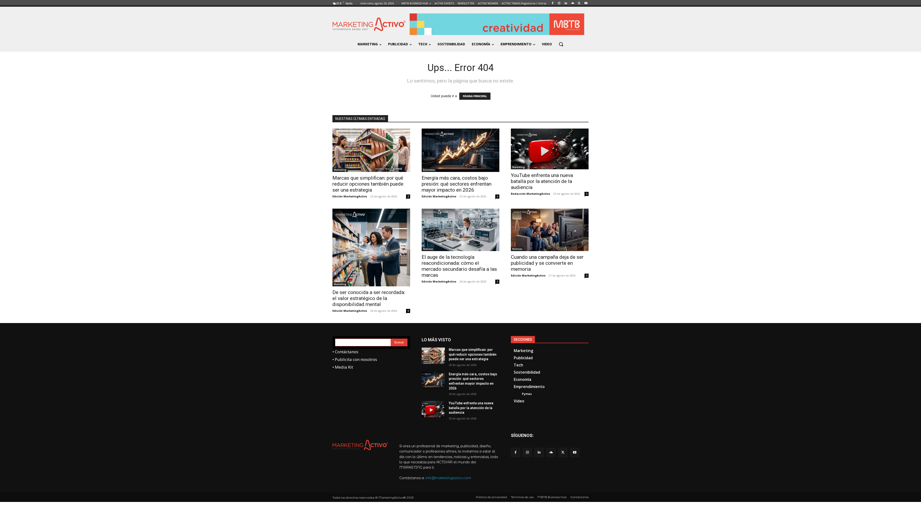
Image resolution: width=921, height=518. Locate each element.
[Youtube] (574, 452)
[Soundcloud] (551, 452)
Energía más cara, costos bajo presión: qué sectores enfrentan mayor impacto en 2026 (456, 184)
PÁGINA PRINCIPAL (475, 96)
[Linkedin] (539, 452)
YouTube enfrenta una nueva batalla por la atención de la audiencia (542, 181)
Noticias (428, 249)
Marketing (340, 169)
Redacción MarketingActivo (530, 193)
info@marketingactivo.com (448, 478)
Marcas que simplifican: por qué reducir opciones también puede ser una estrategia (367, 184)
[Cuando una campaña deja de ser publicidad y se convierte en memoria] (550, 230)
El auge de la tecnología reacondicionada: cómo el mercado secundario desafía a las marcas (459, 266)
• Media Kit (342, 367)
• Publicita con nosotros (354, 359)
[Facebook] (515, 452)
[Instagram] (527, 452)
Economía (429, 169)
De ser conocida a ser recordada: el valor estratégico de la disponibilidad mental (368, 298)
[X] (562, 452)
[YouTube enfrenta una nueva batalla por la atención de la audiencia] (550, 149)
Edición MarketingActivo (349, 196)
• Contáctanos (345, 351)
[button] (561, 44)
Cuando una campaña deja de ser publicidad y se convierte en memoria (547, 263)
